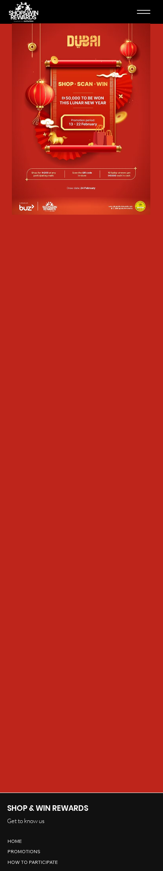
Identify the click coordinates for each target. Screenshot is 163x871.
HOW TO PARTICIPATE (33, 862)
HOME (15, 841)
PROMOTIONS (24, 851)
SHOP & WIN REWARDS (47, 808)
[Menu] (143, 12)
